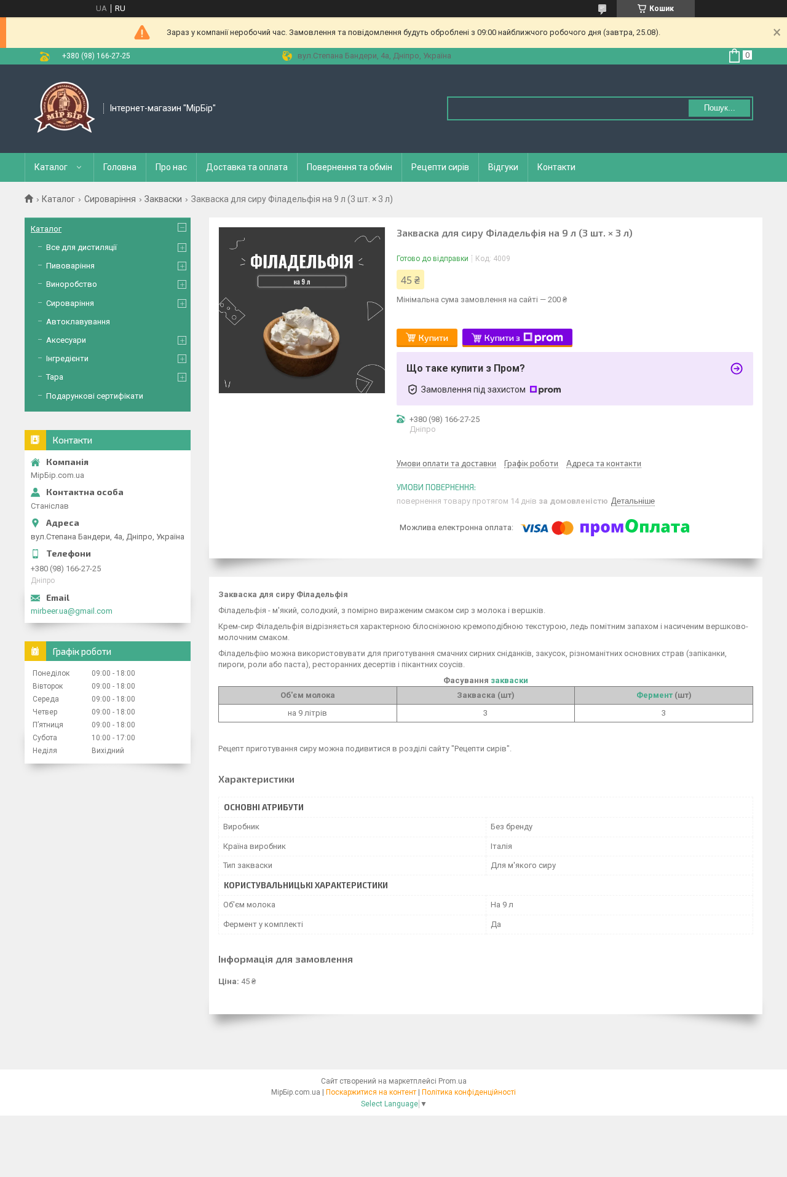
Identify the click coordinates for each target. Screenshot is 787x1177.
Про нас (171, 167)
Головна (119, 167)
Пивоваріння (70, 265)
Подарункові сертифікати (94, 396)
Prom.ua (452, 1081)
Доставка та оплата (247, 167)
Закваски (163, 199)
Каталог (51, 167)
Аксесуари (66, 340)
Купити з (502, 337)
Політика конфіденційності (469, 1092)
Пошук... (719, 107)
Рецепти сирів (440, 167)
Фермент (654, 695)
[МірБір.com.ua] (64, 109)
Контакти (556, 167)
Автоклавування (78, 321)
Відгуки (503, 167)
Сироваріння (110, 199)
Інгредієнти (67, 358)
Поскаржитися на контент (371, 1092)
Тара (54, 376)
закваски (509, 680)
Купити (433, 337)
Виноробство (71, 284)
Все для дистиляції (81, 247)
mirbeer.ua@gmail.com (72, 611)
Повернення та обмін (349, 167)
